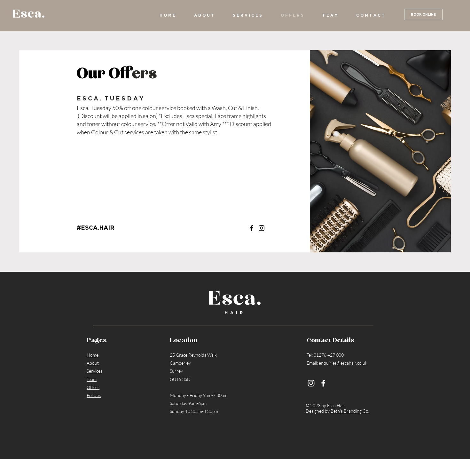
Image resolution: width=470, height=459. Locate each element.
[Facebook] (251, 228)
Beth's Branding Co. (350, 411)
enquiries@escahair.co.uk (343, 363)
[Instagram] (261, 228)
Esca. (28, 14)
